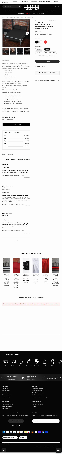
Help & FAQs (25, 1)
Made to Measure (37, 394)
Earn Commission (7, 406)
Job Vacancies (6, 408)
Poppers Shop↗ (38, 13)
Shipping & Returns (37, 392)
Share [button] (22, 175)
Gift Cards (5, 392)
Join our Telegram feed (16, 421)
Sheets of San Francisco (7, 17)
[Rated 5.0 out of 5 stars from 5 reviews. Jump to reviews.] (39, 22)
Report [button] (18, 175)
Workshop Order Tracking (39, 397)
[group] (16, 117)
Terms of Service (7, 394)
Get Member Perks (7, 404)
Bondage (21, 110)
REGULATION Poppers (38, 404)
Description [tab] (5, 60)
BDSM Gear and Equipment (21, 108)
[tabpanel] (16, 83)
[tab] (11, 160)
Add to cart (47, 61)
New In (7, 11)
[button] (20, 6)
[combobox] (12, 6)
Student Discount (37, 390)
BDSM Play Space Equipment (31, 17)
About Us (5, 388)
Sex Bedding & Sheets (19, 17)
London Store (33, 1)
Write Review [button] (16, 124)
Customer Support (37, 388)
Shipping (37, 34)
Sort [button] (3, 154)
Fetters (34, 406)
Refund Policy (6, 397)
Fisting (27, 110)
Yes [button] (15, 175)
